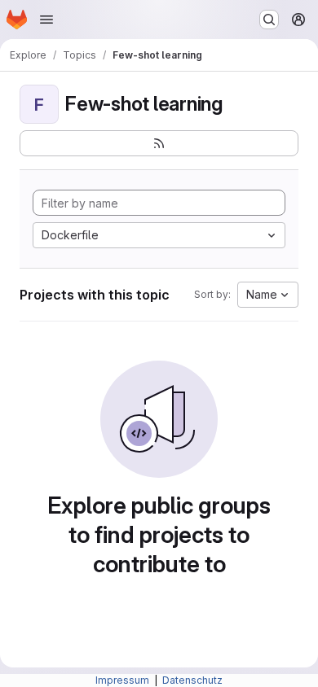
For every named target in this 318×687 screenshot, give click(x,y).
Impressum (123, 680)
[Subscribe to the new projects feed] (159, 143)
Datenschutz (192, 680)
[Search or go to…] (269, 19)
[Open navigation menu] (46, 20)
